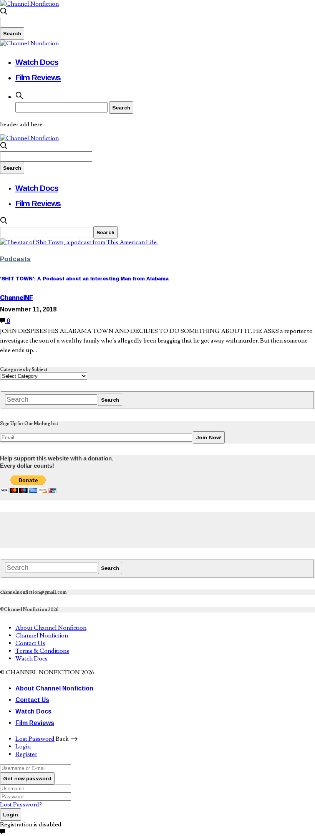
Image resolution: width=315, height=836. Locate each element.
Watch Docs (36, 62)
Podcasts (15, 258)
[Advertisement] (140, 529)
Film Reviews (38, 77)
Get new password (27, 778)
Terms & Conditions (42, 651)
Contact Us (30, 643)
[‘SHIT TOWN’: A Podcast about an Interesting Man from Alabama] (79, 242)
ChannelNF (16, 297)
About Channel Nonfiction (50, 628)
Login (23, 746)
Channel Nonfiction (41, 635)
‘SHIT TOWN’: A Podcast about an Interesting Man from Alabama (84, 278)
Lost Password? (21, 804)
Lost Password (35, 739)
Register (26, 754)
